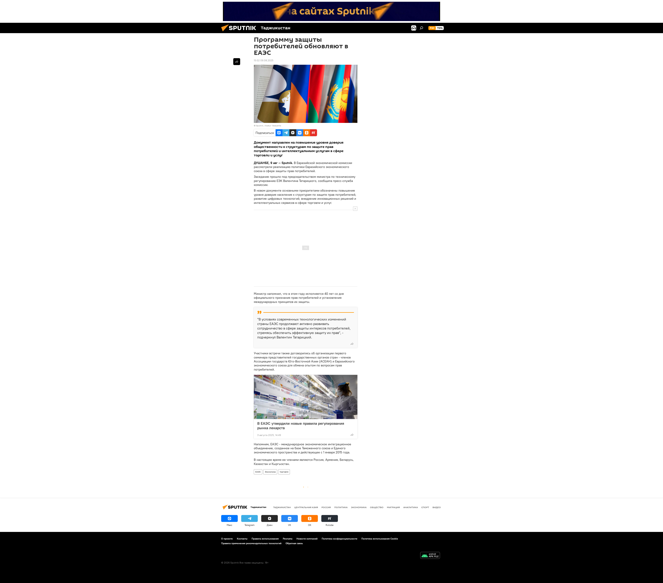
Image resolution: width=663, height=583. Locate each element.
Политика (341, 507)
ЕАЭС (258, 471)
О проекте (227, 538)
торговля (284, 471)
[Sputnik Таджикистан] (240, 32)
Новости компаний (307, 538)
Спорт (425, 507)
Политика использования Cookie (379, 538)
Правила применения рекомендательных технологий (251, 543)
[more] (352, 343)
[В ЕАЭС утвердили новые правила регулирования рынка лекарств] (305, 397)
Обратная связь (294, 543)
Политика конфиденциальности (339, 538)
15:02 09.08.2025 (263, 60)
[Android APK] (430, 556)
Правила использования (265, 538)
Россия (326, 507)
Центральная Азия (306, 507)
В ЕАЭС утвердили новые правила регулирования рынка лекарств (300, 425)
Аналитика (410, 507)
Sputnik (260, 125)
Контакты (242, 538)
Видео (437, 507)
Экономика (270, 471)
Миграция (393, 507)
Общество (376, 507)
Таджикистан (282, 507)
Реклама (287, 538)
